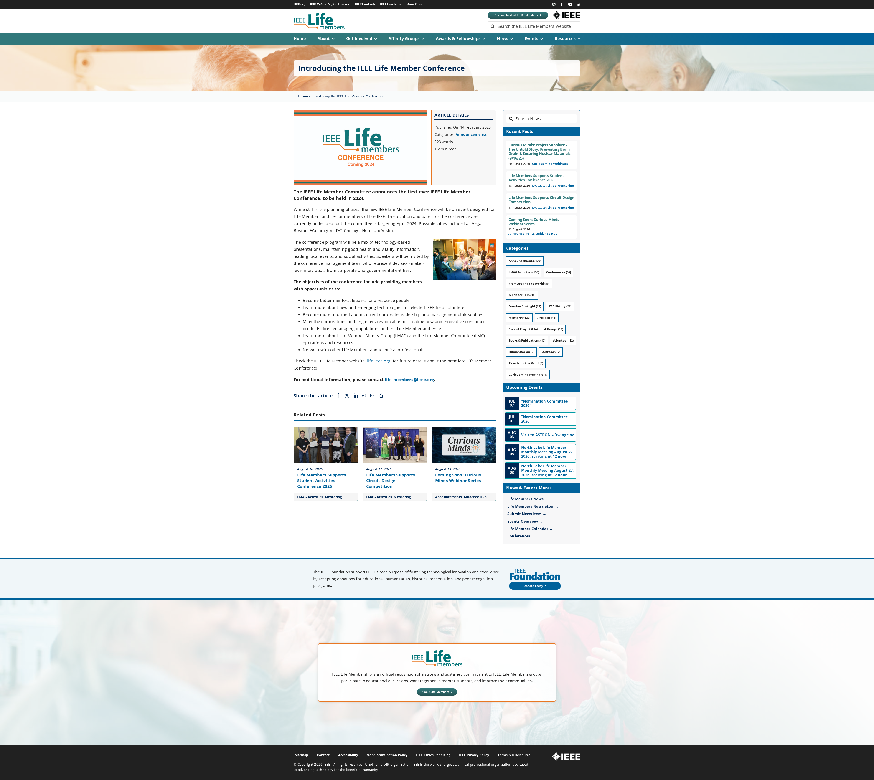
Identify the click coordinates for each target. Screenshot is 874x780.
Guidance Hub (475, 497)
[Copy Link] (381, 395)
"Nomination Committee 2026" (544, 403)
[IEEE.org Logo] (566, 13)
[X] (347, 395)
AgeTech (546, 318)
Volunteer (563, 340)
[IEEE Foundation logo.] (437, 651)
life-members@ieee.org (409, 379)
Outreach (550, 352)
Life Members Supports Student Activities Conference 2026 (321, 480)
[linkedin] (578, 4)
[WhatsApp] (364, 395)
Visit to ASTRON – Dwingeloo (547, 434)
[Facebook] (338, 395)
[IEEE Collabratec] (554, 4)
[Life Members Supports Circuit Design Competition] (395, 429)
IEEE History (559, 306)
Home (303, 96)
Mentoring (333, 497)
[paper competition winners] (326, 429)
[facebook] (562, 4)
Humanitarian (521, 352)
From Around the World (529, 283)
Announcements (471, 134)
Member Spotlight (525, 306)
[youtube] (570, 4)
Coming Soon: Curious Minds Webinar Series (458, 477)
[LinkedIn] (355, 395)
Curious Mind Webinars (550, 164)
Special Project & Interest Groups (536, 329)
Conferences (558, 272)
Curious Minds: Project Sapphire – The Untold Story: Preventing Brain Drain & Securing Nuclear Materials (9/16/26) (539, 151)
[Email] (372, 395)
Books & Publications (527, 340)
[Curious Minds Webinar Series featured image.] (464, 429)
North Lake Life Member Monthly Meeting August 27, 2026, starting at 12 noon (547, 452)
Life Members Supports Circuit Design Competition (390, 480)
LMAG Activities (310, 497)
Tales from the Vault (526, 363)
